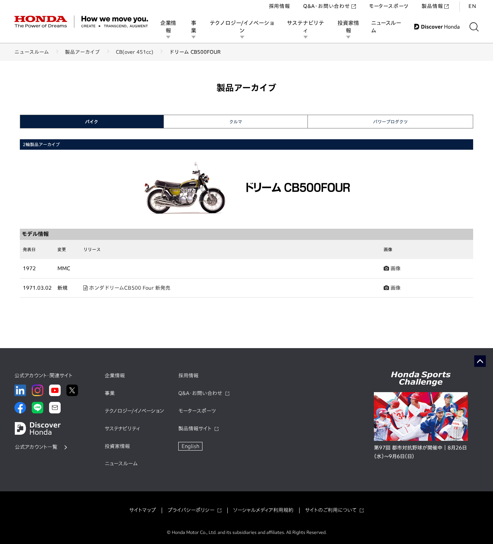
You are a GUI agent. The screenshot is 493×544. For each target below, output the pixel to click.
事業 (193, 26)
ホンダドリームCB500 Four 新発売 (129, 287)
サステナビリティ (305, 26)
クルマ (235, 121)
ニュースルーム (386, 26)
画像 (395, 268)
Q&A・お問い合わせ (326, 6)
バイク (91, 121)
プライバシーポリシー (190, 510)
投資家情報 (348, 26)
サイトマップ (142, 510)
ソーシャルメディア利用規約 (263, 510)
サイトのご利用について (331, 510)
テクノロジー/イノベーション (242, 26)
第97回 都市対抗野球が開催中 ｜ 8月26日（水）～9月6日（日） (420, 452)
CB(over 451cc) (134, 51)
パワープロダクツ (390, 121)
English (190, 446)
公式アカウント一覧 (36, 446)
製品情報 (432, 6)
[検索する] (474, 26)
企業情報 (168, 26)
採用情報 (279, 6)
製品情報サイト (194, 428)
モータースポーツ (389, 6)
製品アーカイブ (82, 51)
